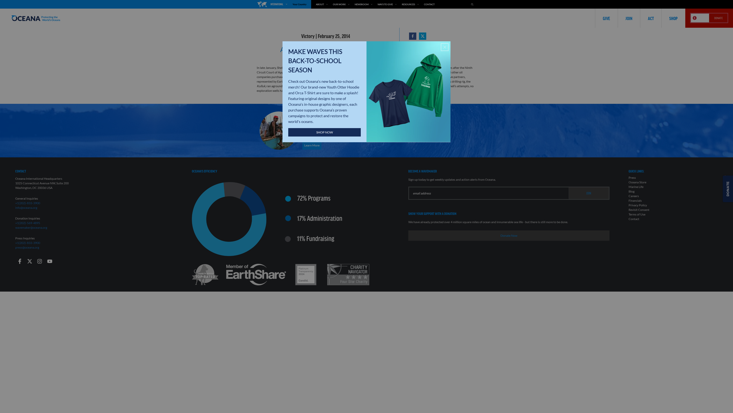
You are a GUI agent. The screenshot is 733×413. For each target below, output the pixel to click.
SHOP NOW (324, 132)
